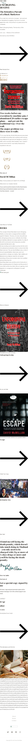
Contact (14, 720)
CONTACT (2, 598)
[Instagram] (20, 732)
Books (14, 718)
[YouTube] (12, 732)
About (14, 716)
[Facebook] (16, 732)
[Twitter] (8, 732)
